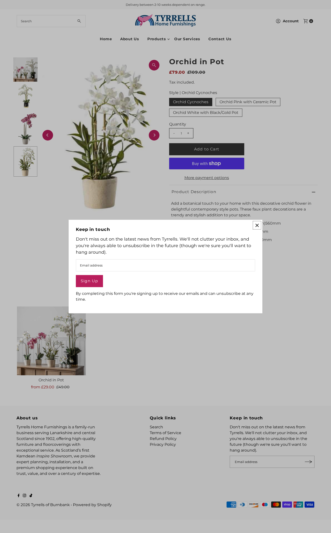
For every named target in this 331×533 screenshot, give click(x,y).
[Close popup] (257, 225)
